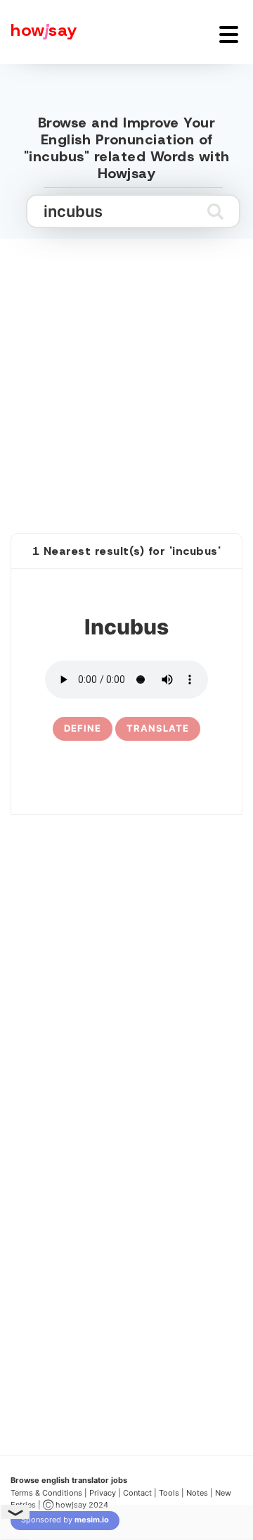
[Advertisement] (126, 370)
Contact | (140, 1493)
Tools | (171, 1493)
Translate (157, 728)
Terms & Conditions (46, 1493)
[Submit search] (215, 211)
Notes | (200, 1493)
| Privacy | (102, 1493)
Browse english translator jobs (69, 1480)
